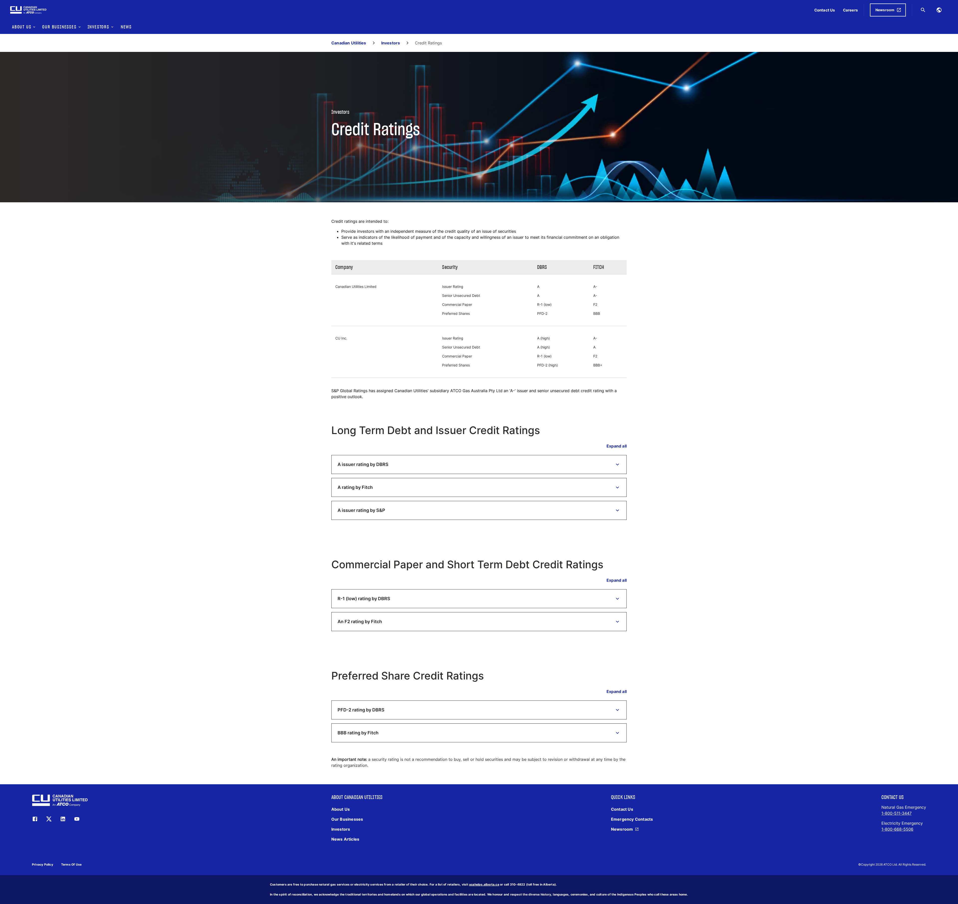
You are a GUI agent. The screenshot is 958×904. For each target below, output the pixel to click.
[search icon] (923, 10)
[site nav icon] (939, 10)
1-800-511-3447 (896, 813)
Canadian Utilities (348, 42)
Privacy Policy (42, 864)
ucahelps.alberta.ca (484, 884)
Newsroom (885, 10)
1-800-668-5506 (897, 829)
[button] (479, 464)
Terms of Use (71, 864)
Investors (390, 42)
